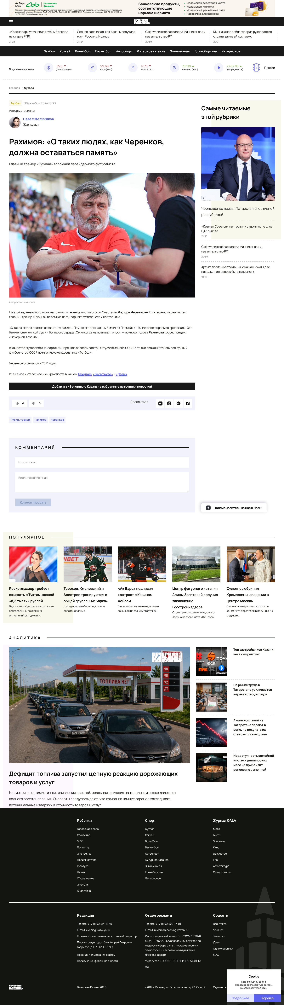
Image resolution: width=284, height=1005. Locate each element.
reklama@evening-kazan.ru (171, 930)
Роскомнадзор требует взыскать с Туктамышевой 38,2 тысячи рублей (31, 594)
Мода (216, 829)
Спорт (150, 820)
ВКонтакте (219, 924)
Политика (83, 847)
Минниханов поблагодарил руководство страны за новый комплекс (242, 34)
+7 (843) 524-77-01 (169, 924)
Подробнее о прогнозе (21, 69)
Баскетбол (103, 51)
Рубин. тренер (20, 419)
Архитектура (221, 866)
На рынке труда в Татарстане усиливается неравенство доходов (252, 689)
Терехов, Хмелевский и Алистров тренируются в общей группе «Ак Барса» (86, 594)
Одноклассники (223, 948)
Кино (216, 847)
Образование (85, 878)
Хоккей (65, 51)
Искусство (220, 853)
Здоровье (219, 841)
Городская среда (88, 829)
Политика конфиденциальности (97, 961)
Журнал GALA (224, 820)
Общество (83, 835)
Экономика (84, 853)
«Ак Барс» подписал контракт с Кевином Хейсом (135, 594)
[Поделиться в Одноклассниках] (169, 403)
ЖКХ (79, 841)
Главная (14, 88)
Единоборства (206, 51)
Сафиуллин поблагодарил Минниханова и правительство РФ (175, 34)
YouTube (218, 930)
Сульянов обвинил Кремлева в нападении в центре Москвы (248, 594)
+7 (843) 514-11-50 (100, 924)
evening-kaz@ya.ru (98, 930)
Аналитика (25, 637)
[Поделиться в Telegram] (178, 403)
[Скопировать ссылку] (188, 403)
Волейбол (83, 51)
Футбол (49, 51)
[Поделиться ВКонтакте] (160, 403)
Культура (82, 866)
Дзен (216, 942)
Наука (81, 872)
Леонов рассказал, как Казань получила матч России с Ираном (106, 34)
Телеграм (219, 936)
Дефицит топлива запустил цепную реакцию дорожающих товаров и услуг (93, 778)
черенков (57, 419)
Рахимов (40, 419)
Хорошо (267, 998)
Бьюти (217, 835)
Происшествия (86, 860)
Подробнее (240, 998)
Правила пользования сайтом (96, 954)
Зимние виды (180, 51)
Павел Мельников (38, 119)
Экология (83, 884)
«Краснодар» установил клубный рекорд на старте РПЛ (38, 34)
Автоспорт (124, 51)
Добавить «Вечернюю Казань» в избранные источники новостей (102, 386)
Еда (215, 860)
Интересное (230, 51)
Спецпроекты (221, 872)
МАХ (216, 954)
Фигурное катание (151, 51)
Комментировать (33, 502)
